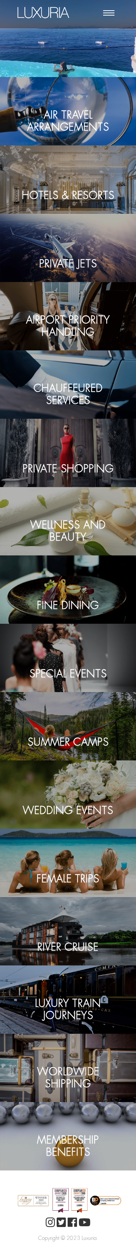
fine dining (68, 591)
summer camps (68, 727)
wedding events (68, 796)
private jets (68, 249)
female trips (68, 864)
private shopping (68, 454)
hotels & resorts (68, 181)
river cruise (68, 932)
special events (68, 659)
